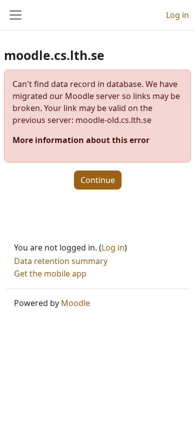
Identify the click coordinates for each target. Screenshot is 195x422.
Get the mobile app (50, 273)
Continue (97, 180)
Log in (177, 15)
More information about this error (81, 140)
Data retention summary (61, 261)
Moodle (75, 303)
